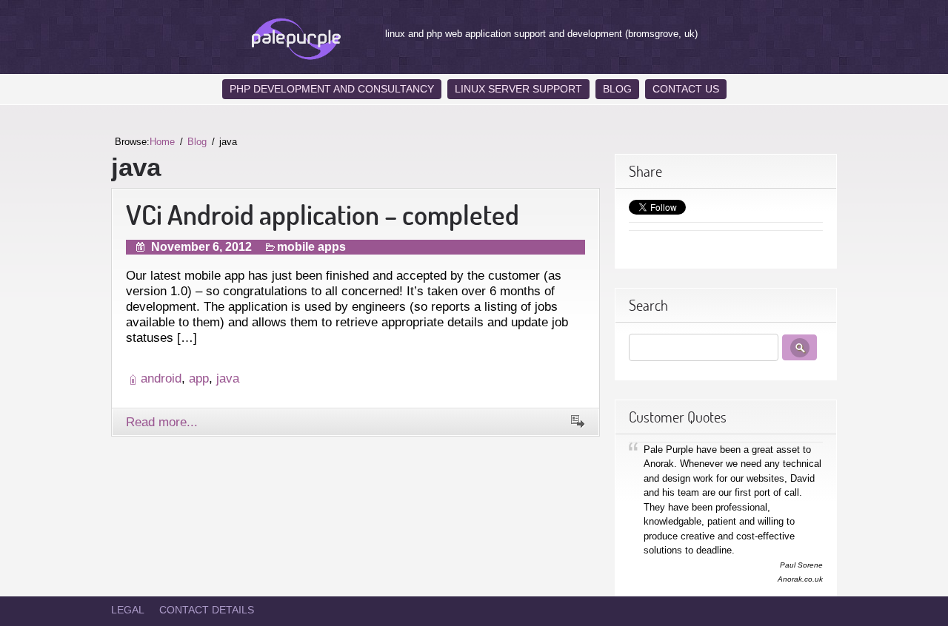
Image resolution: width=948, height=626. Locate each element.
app (199, 378)
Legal (127, 610)
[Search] (799, 347)
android (161, 378)
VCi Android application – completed (322, 214)
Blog (617, 89)
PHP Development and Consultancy (332, 89)
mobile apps (311, 246)
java (227, 378)
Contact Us (685, 89)
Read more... (162, 421)
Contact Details (206, 610)
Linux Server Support (518, 89)
